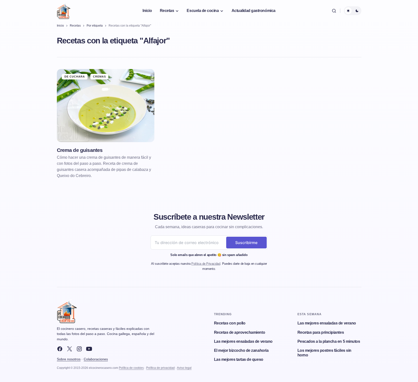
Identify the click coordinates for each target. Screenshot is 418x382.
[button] (334, 10)
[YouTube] (89, 349)
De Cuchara (74, 76)
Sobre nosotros (69, 359)
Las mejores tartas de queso (238, 359)
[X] (69, 349)
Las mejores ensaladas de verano (243, 341)
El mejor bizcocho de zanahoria (241, 350)
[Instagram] (79, 349)
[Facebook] (60, 349)
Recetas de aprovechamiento (239, 332)
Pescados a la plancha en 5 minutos (328, 341)
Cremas (99, 76)
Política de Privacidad (205, 263)
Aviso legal (184, 368)
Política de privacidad (160, 368)
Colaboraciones (96, 359)
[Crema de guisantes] (105, 105)
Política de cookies (131, 368)
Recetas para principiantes (320, 332)
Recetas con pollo (229, 323)
